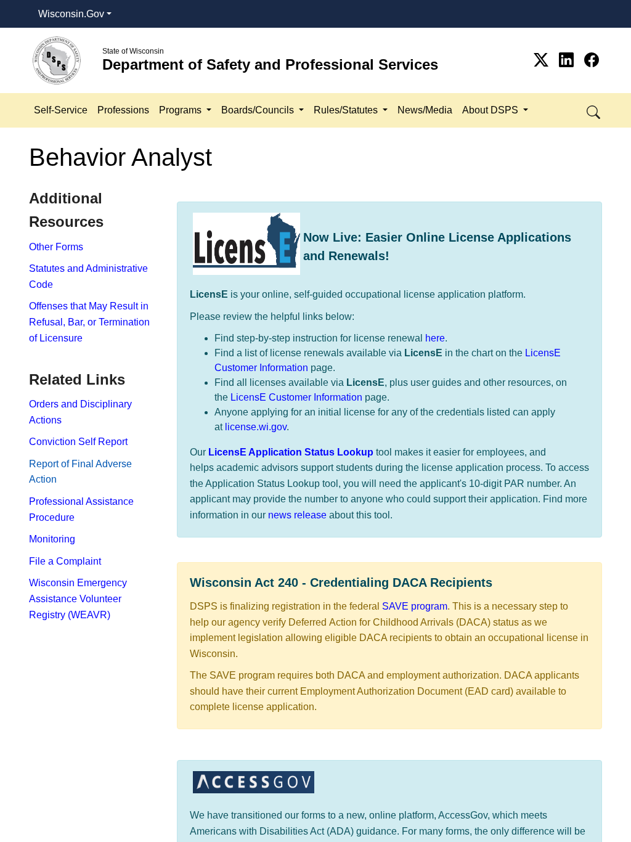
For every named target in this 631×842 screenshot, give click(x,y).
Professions (123, 110)
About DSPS (491, 110)
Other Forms (56, 247)
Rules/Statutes (347, 110)
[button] (594, 110)
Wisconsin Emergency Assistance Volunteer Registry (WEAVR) (78, 598)
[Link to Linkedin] (568, 60)
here (435, 338)
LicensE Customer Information (296, 397)
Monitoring (52, 539)
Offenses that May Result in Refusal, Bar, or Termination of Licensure (89, 322)
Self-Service (61, 110)
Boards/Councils (258, 110)
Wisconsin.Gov (71, 14)
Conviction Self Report (78, 441)
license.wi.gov (256, 427)
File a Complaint (65, 561)
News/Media (424, 110)
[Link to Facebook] (591, 60)
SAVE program (414, 606)
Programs (181, 110)
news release (297, 515)
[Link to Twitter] (543, 60)
